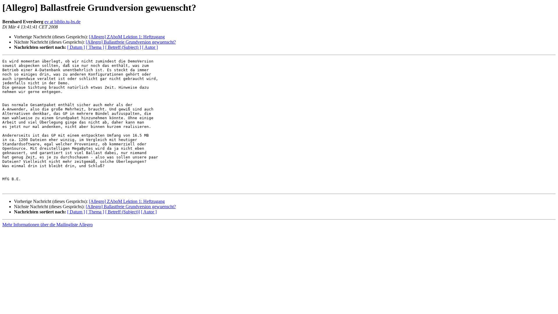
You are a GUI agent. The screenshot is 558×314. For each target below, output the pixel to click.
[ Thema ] (95, 47)
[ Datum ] (76, 47)
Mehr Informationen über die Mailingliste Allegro (47, 224)
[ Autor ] (150, 47)
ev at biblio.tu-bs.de (62, 21)
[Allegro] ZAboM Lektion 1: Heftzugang (127, 36)
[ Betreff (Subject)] (122, 211)
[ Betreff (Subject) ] (123, 47)
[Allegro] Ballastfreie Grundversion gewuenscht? (131, 42)
